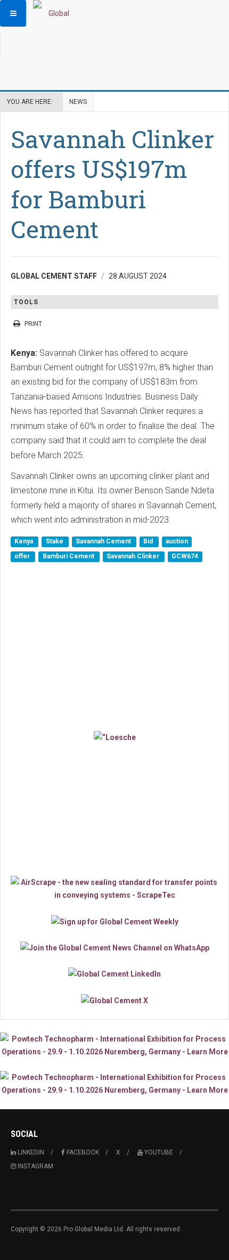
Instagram (34, 1166)
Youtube (158, 1152)
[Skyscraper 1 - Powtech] (114, 1045)
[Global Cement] (54, 13)
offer (22, 556)
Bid (148, 542)
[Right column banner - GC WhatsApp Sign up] (114, 947)
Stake (55, 542)
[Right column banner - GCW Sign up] (114, 921)
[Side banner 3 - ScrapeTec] (114, 888)
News (78, 101)
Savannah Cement (104, 542)
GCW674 (184, 556)
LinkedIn (30, 1152)
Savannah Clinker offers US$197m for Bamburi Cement (112, 184)
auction (177, 542)
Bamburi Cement (69, 556)
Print (33, 324)
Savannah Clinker (134, 556)
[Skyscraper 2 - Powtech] (114, 1083)
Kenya (24, 542)
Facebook (82, 1152)
